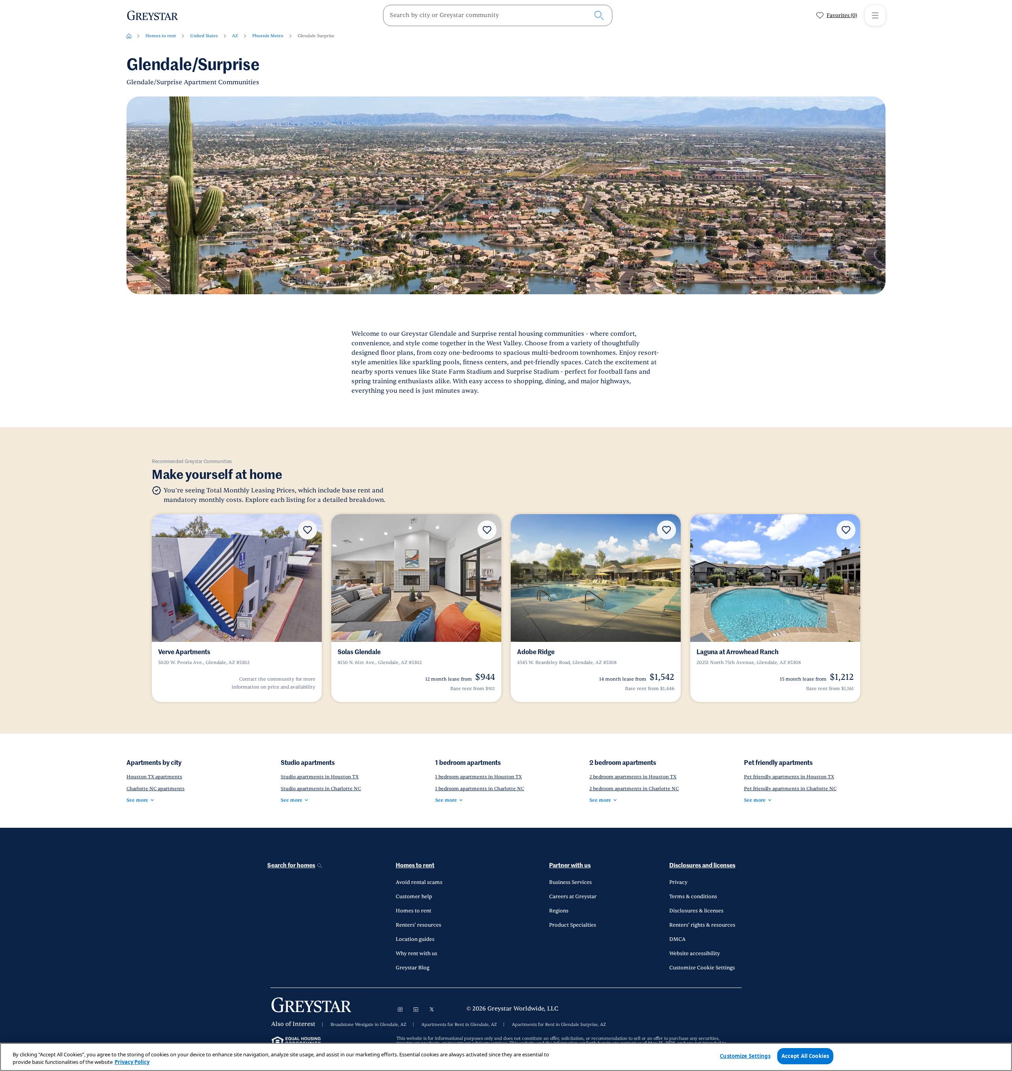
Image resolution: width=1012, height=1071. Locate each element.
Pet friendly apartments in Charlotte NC (790, 788)
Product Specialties (572, 925)
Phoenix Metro (267, 36)
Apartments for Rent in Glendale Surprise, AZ (559, 1024)
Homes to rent (160, 36)
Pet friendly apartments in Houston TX (789, 777)
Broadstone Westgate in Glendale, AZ (368, 1024)
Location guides (415, 939)
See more (137, 800)
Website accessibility (694, 953)
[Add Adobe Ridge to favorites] (666, 529)
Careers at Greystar (573, 896)
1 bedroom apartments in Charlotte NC (479, 788)
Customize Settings (745, 1056)
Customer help (414, 896)
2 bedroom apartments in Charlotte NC (634, 788)
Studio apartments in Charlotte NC (321, 788)
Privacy (678, 882)
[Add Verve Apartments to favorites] (307, 529)
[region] (506, 1057)
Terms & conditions (693, 896)
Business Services (570, 882)
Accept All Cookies (805, 1056)
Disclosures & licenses (696, 911)
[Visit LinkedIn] (416, 1009)
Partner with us (570, 866)
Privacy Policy (132, 1062)
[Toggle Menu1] (875, 15)
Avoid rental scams (419, 882)
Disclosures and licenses (702, 866)
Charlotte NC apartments (155, 788)
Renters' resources (418, 925)
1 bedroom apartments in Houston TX (478, 777)
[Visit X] (432, 1009)
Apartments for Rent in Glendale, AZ (459, 1024)
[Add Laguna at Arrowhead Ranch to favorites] (845, 529)
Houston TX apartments (154, 777)
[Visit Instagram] (400, 1009)
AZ (235, 36)
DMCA (677, 939)
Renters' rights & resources (702, 925)
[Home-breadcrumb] (128, 36)
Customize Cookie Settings (702, 968)
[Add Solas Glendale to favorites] (487, 529)
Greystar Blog (412, 968)
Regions (558, 911)
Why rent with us (416, 953)
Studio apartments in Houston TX (320, 777)
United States (204, 36)
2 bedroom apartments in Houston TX (632, 777)
